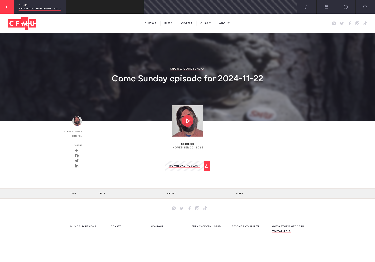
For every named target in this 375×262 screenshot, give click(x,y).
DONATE (116, 226)
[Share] (78, 150)
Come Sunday (194, 68)
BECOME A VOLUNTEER (246, 226)
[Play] (7, 7)
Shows (150, 23)
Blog (168, 23)
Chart (205, 23)
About (224, 23)
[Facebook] (78, 155)
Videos (186, 23)
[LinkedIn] (78, 165)
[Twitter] (78, 160)
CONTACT (157, 226)
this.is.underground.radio (40, 8)
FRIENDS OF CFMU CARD (206, 226)
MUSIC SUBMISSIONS (83, 226)
